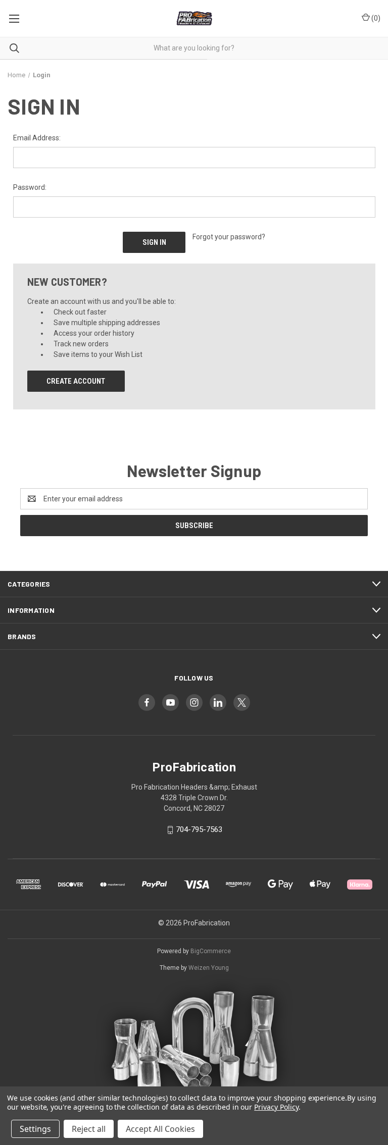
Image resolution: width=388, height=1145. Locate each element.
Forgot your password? (228, 237)
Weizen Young (208, 967)
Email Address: (37, 138)
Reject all (89, 1128)
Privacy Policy (276, 1107)
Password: (29, 187)
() (375, 18)
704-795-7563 (199, 829)
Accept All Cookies (160, 1128)
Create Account (75, 381)
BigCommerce (210, 951)
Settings (35, 1128)
